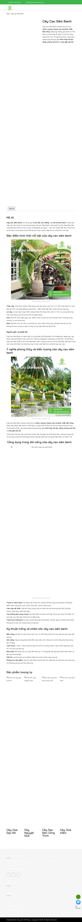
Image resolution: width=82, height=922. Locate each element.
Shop (8, 14)
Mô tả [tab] (11, 209)
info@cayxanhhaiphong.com (22, 869)
